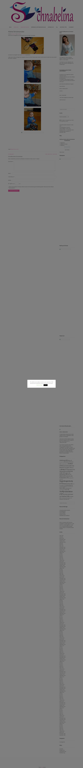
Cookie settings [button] (39, 385)
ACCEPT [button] (45, 385)
